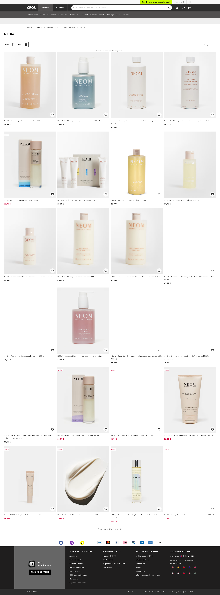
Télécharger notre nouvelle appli (156, 2)
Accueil (30, 27)
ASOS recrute (108, 560)
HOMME (60, 7)
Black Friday (140, 571)
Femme (39, 27)
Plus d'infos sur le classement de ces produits (109, 51)
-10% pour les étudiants (78, 575)
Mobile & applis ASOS (144, 556)
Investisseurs (107, 567)
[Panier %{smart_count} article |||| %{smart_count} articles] (190, 7)
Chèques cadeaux (142, 560)
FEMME (45, 7)
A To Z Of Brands (68, 27)
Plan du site (74, 579)
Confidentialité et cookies (157, 592)
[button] (173, 567)
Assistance (73, 556)
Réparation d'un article (78, 583)
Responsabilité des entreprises (114, 563)
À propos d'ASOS (109, 556)
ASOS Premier (75, 571)
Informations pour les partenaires (148, 575)
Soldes (138, 567)
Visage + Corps (52, 27)
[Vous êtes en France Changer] (190, 2)
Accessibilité (189, 592)
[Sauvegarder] (52, 115)
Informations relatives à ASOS (137, 592)
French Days (140, 563)
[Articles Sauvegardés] (183, 7)
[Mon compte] (177, 7)
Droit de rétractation (77, 567)
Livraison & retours (76, 563)
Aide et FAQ (179, 2)
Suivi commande (76, 560)
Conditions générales (175, 592)
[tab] (33, 14)
